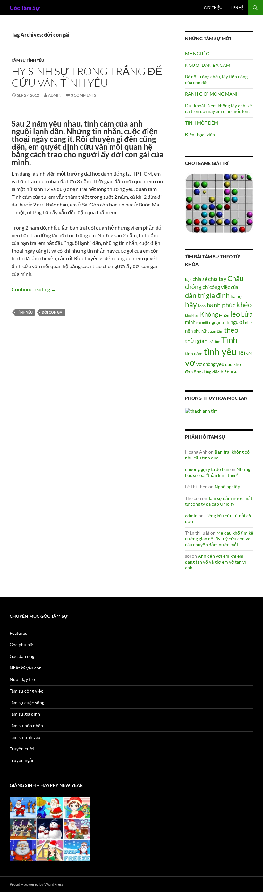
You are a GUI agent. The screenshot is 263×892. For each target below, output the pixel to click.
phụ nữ (200, 331)
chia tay (217, 279)
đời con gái (52, 312)
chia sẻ (200, 279)
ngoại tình (219, 322)
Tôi (241, 352)
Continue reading (34, 289)
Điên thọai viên (200, 134)
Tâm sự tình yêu (28, 60)
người (237, 322)
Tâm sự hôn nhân (26, 725)
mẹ (198, 322)
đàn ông (193, 371)
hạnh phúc (221, 305)
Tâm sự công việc (26, 691)
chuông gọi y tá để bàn (207, 469)
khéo (244, 305)
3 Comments (83, 95)
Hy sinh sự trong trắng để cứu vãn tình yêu (87, 77)
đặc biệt (220, 371)
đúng (206, 371)
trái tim (214, 341)
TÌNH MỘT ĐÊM (201, 123)
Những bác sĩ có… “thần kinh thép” (217, 472)
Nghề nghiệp (227, 486)
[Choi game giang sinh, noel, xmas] (50, 828)
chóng (193, 286)
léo (235, 314)
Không (209, 314)
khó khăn (192, 315)
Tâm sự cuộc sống (27, 702)
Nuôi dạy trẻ (22, 679)
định (233, 372)
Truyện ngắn (22, 760)
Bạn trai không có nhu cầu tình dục (217, 454)
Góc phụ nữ (21, 644)
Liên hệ (237, 7)
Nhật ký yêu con (26, 667)
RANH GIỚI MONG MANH (212, 94)
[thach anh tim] (201, 410)
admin (54, 95)
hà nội (237, 296)
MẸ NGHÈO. (197, 53)
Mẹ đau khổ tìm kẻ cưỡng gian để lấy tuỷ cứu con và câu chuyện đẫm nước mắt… (219, 538)
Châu (235, 278)
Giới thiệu (213, 7)
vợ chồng (206, 364)
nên (189, 331)
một (205, 322)
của (234, 287)
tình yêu (25, 312)
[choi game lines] (219, 203)
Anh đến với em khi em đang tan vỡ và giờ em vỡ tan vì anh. (215, 561)
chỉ (205, 287)
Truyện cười (22, 748)
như (248, 322)
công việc (219, 287)
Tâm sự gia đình (25, 714)
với (249, 353)
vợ (190, 362)
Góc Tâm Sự (25, 7)
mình (190, 322)
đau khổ (233, 364)
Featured (19, 633)
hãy (191, 304)
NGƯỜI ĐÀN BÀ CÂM (207, 65)
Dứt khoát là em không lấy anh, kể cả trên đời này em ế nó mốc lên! (218, 108)
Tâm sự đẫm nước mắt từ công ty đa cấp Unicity (218, 501)
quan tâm (215, 331)
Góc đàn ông (22, 656)
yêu (220, 364)
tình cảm (194, 353)
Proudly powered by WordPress (36, 884)
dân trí (195, 295)
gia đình (218, 295)
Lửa (247, 314)
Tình (229, 340)
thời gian (196, 340)
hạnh (202, 306)
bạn (188, 279)
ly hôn (224, 315)
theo (231, 330)
